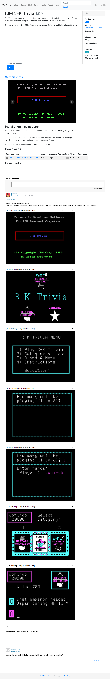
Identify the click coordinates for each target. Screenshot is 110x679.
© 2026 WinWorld (46, 676)
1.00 (11, 67)
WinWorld (6, 5)
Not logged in (100, 5)
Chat (30, 5)
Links (44, 5)
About (50, 5)
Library (17, 5)
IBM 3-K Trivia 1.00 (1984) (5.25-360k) (24, 158)
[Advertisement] (42, 43)
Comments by (96, 660)
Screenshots (14, 77)
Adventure (66, 676)
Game (87, 22)
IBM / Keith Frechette (93, 28)
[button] (12, 102)
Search (65, 7)
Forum (23, 5)
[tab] (93, 13)
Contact (37, 5)
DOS (86, 52)
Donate (57, 5)
